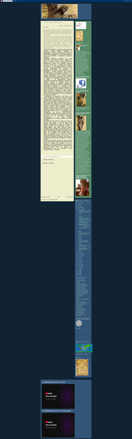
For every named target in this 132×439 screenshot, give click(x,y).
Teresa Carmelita (80, 308)
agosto (79, 256)
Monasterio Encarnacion (82, 290)
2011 (78, 271)
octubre (80, 252)
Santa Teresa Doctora (81, 303)
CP (77, 282)
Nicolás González (85, 45)
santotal (78, 307)
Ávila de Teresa (80, 278)
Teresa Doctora (80, 310)
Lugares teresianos (80, 288)
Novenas (78, 295)
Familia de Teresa (80, 283)
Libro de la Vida (80, 287)
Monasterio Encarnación (82, 292)
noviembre (80, 209)
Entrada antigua (70, 196)
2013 (78, 206)
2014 (78, 204)
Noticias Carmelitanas (81, 294)
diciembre (80, 207)
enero (79, 267)
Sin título (80, 213)
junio (79, 259)
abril (79, 262)
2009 (78, 274)
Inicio (58, 196)
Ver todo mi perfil (80, 73)
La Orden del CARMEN (81, 285)
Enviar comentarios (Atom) (52, 199)
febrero (79, 266)
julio (79, 257)
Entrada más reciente (45, 196)
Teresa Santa (79, 312)
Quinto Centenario (80, 302)
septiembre (80, 254)
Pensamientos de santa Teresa (83, 299)
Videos (78, 315)
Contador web (78, 357)
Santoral (78, 305)
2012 (78, 269)
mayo (79, 261)
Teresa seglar (79, 313)
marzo (79, 264)
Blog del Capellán (80, 280)
